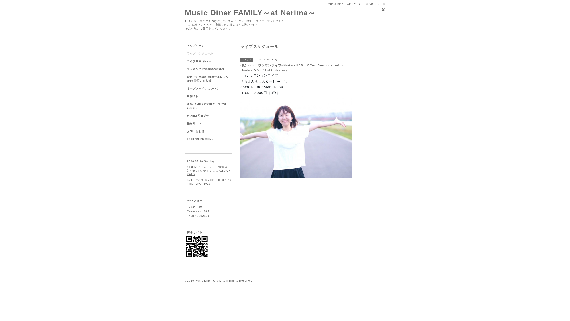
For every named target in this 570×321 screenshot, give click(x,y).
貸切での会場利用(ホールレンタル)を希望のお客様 (208, 78)
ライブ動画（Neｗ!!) (201, 61)
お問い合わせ (195, 131)
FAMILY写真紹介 (198, 115)
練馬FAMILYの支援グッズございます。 (207, 106)
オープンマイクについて (203, 88)
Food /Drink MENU (200, 138)
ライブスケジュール (200, 53)
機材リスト (194, 123)
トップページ (195, 45)
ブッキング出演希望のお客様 (206, 69)
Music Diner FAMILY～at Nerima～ (250, 12)
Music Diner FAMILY (209, 280)
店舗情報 (193, 96)
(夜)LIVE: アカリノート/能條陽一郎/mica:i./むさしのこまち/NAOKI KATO (209, 170)
